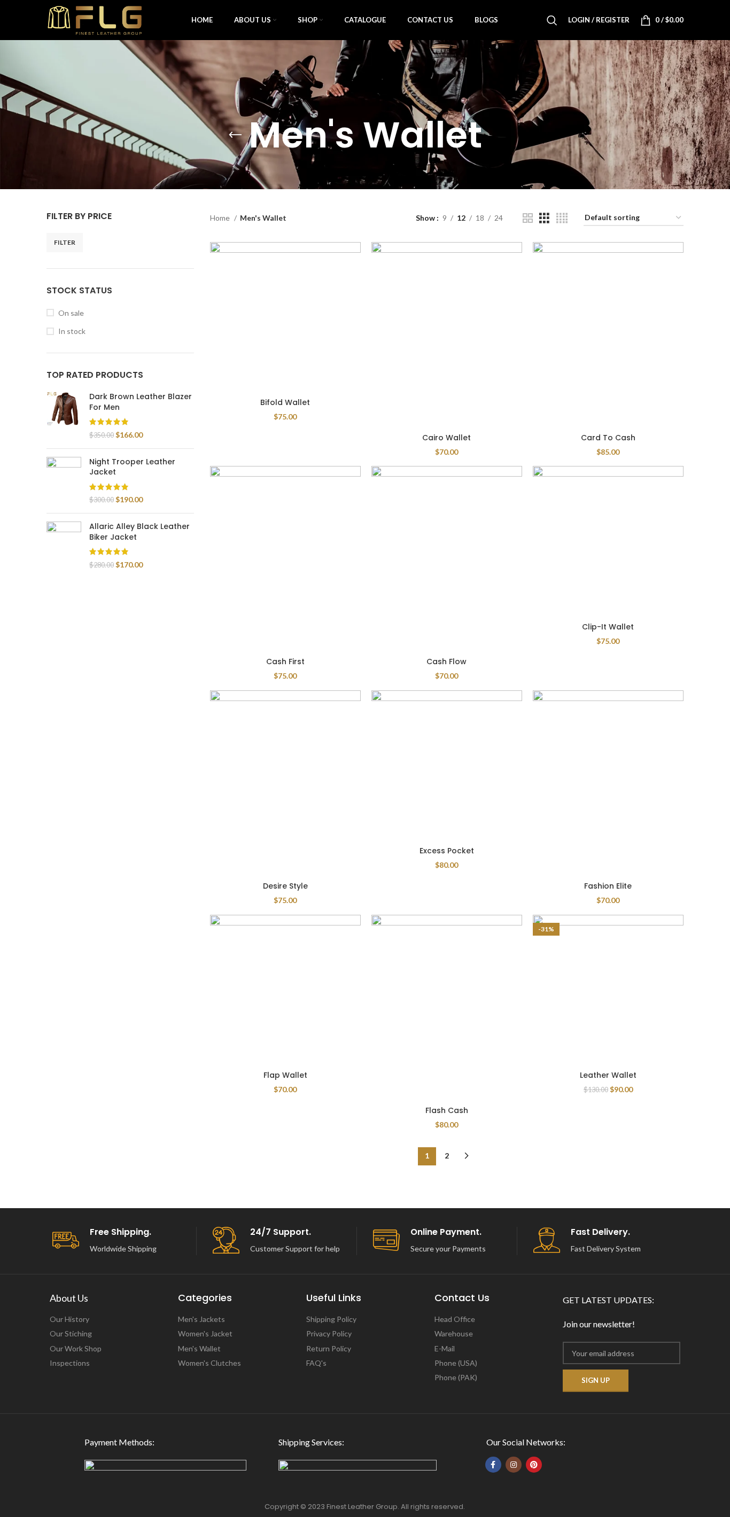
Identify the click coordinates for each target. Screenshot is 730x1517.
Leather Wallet (608, 1075)
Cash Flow (446, 661)
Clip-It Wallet (608, 626)
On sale (71, 312)
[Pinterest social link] (534, 1465)
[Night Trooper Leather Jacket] (63, 481)
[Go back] (235, 135)
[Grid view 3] (544, 218)
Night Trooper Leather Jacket (132, 467)
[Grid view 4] (562, 218)
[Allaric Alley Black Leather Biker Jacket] (63, 546)
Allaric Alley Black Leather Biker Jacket (139, 532)
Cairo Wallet (446, 437)
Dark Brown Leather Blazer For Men (140, 402)
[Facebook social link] (493, 1465)
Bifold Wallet (285, 402)
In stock (72, 331)
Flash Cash (446, 1110)
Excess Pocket (447, 850)
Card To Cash (608, 437)
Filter (64, 242)
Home (220, 217)
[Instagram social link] (514, 1465)
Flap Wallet (285, 1075)
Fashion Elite (608, 886)
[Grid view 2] (528, 218)
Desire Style (285, 886)
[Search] (552, 20)
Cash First (285, 661)
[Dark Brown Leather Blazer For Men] (63, 416)
